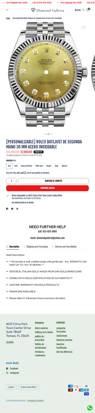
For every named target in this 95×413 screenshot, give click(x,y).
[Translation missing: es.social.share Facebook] (7, 208)
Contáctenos (62, 335)
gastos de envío (14, 155)
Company (39, 323)
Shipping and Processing (37, 246)
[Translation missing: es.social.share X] (12, 208)
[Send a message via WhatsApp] (90, 408)
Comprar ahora (47, 188)
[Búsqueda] (84, 10)
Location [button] (9, 342)
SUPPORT (61, 323)
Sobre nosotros (41, 328)
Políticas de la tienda (44, 332)
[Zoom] (83, 27)
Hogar (8, 18)
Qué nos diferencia (64, 352)
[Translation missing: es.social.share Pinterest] (17, 208)
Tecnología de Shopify (35, 400)
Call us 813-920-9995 (47, 3)
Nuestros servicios (64, 340)
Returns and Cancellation (66, 246)
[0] (87, 10)
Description (14, 246)
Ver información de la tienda (23, 202)
